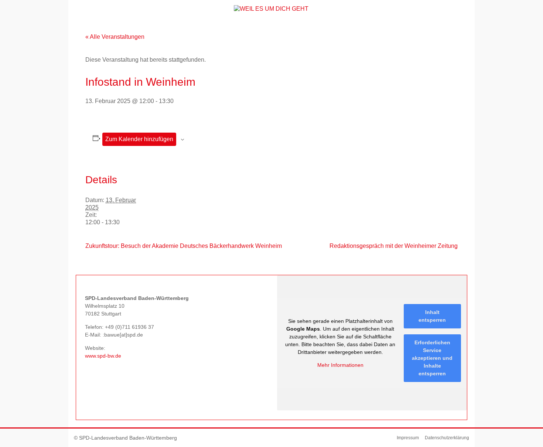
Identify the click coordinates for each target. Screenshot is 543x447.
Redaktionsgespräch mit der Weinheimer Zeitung (393, 246)
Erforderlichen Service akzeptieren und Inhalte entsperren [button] (432, 357)
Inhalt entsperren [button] (432, 316)
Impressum (408, 437)
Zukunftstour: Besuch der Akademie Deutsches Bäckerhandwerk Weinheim (183, 246)
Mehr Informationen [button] (340, 365)
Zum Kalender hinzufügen (139, 139)
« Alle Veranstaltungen (114, 37)
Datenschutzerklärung (447, 437)
